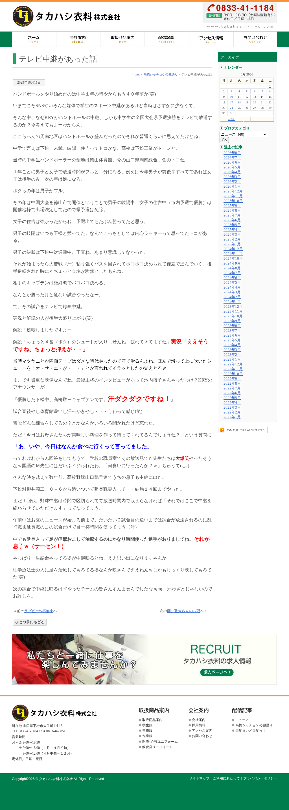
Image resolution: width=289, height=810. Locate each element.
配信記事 (167, 39)
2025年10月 (233, 201)
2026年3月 (232, 177)
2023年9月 (232, 321)
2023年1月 (232, 359)
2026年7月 (232, 158)
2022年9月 (232, 379)
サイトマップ (199, 778)
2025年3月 (232, 235)
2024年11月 (233, 254)
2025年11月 (233, 196)
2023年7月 (232, 331)
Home (136, 74)
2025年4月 (232, 230)
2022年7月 (232, 388)
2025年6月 (232, 220)
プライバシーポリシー (260, 778)
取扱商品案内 (122, 39)
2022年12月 (233, 364)
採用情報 (198, 725)
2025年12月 (233, 191)
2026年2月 (232, 182)
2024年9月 (232, 263)
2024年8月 (232, 268)
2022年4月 (232, 403)
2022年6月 (232, 393)
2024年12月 (233, 249)
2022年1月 (232, 417)
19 (247, 102)
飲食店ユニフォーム (157, 747)
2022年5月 (232, 398)
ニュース (242, 720)
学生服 (147, 725)
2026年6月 (232, 162)
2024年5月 (232, 283)
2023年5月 (232, 340)
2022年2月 (232, 412)
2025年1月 (232, 244)
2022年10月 (233, 374)
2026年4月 (232, 172)
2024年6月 (232, 278)
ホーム (34, 39)
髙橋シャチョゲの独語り (161, 74)
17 (231, 102)
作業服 (147, 736)
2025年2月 (232, 239)
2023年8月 (232, 326)
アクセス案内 (211, 39)
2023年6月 (232, 335)
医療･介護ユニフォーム (160, 742)
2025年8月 (232, 211)
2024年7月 (232, 273)
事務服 (147, 731)
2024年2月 (232, 297)
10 (231, 96)
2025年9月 (232, 206)
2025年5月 (232, 225)
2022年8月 (232, 383)
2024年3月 (232, 292)
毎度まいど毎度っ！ (250, 731)
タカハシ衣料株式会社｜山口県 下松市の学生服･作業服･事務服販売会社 (66, 16)
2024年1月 (232, 302)
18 (239, 102)
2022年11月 (233, 369)
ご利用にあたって (226, 778)
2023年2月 (232, 355)
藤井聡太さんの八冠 (183, 611)
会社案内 (78, 39)
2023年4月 (232, 345)
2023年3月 (232, 350)
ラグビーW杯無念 (38, 611)
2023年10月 (233, 316)
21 (262, 102)
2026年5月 (232, 167)
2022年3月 (232, 408)
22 (270, 102)
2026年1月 (232, 187)
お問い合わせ (255, 39)
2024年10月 (233, 259)
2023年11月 (233, 311)
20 (254, 102)
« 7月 (231, 119)
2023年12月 (233, 307)
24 (231, 107)
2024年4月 (232, 287)
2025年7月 (232, 215)
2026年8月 (232, 153)
